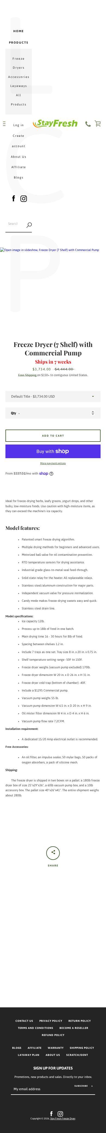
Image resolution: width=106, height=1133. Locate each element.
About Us (19, 156)
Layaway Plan (28, 1054)
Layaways (18, 85)
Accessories (19, 76)
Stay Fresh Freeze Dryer (62, 1118)
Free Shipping (27, 375)
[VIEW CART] (98, 124)
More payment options (53, 463)
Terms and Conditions (35, 1027)
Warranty (56, 1047)
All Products (19, 99)
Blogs (18, 177)
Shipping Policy (82, 1047)
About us (53, 1054)
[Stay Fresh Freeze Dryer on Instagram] (23, 197)
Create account (18, 141)
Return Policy (79, 1020)
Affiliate (18, 167)
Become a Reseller (74, 1027)
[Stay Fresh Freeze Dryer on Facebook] (13, 197)
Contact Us (24, 1020)
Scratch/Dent (77, 1054)
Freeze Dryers (19, 63)
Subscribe (81, 1086)
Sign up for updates (53, 1068)
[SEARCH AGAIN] (29, 225)
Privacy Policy (50, 1020)
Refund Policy (53, 1035)
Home (18, 31)
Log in (18, 125)
